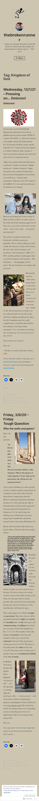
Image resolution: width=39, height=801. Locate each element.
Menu (20, 58)
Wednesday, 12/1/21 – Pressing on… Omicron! (19, 93)
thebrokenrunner (19, 37)
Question (8, 763)
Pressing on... (10, 397)
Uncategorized (20, 397)
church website (8, 368)
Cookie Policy (7, 792)
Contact (24, 728)
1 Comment (9, 765)
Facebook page (11, 361)
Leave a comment (12, 400)
